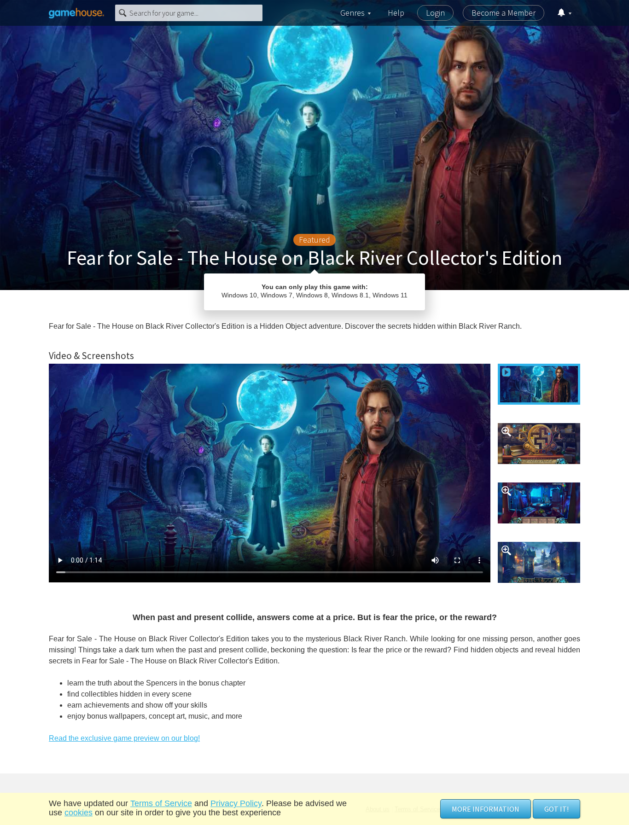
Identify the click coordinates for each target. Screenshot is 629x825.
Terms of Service (161, 803)
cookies (78, 812)
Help (396, 12)
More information (485, 808)
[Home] (76, 13)
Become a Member (504, 12)
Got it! (556, 808)
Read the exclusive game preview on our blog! (124, 738)
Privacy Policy (236, 803)
